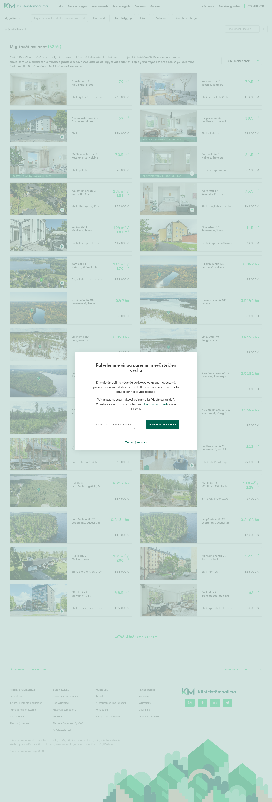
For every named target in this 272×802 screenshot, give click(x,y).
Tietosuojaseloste (135, 442)
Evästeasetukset (155, 404)
